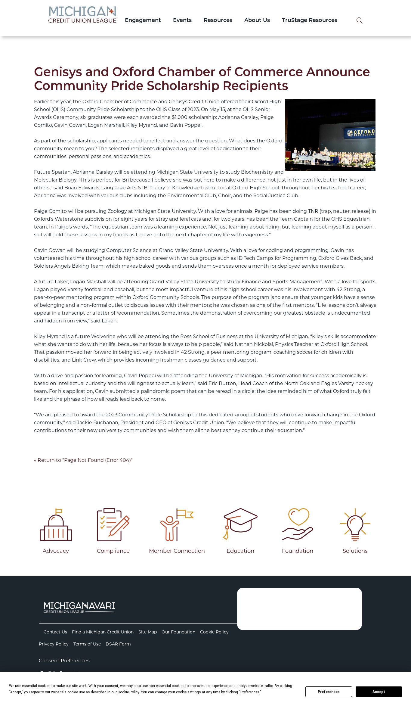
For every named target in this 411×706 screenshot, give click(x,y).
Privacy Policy (54, 644)
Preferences (329, 692)
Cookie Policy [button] (128, 692)
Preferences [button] (249, 692)
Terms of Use (87, 644)
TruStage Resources (309, 20)
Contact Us (55, 632)
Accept (378, 692)
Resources (218, 20)
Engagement (143, 20)
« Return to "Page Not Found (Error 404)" (83, 460)
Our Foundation (178, 632)
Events (182, 20)
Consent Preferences (64, 661)
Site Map (147, 632)
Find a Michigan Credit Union (103, 632)
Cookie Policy (214, 632)
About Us (257, 20)
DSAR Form (118, 644)
